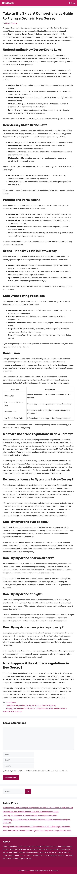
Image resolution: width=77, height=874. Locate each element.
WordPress (54, 870)
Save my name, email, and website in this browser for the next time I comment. (36, 771)
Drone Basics (11, 702)
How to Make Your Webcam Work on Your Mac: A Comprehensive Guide (31, 812)
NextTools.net (8, 846)
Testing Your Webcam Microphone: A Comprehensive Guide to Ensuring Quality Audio (36, 827)
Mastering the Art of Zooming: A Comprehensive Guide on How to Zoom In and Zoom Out (38, 808)
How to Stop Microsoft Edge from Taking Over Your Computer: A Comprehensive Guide (37, 831)
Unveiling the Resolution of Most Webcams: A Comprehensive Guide (30, 816)
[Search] (28, 791)
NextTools (8, 3)
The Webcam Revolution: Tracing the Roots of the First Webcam (31, 705)
